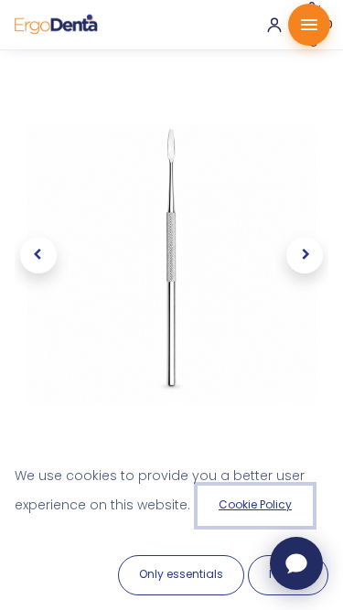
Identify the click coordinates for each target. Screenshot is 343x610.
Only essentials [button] (181, 574)
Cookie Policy (255, 504)
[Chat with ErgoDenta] (296, 563)
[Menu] (309, 25)
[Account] (274, 24)
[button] (38, 255)
